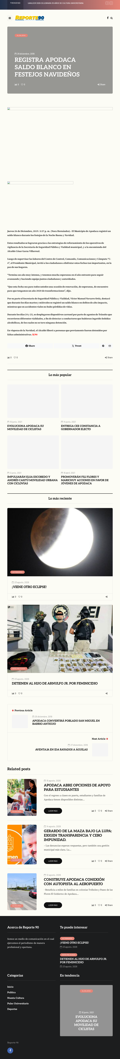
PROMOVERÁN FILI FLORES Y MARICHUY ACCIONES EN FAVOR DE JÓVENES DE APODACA (85, 480)
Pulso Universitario (18, 1003)
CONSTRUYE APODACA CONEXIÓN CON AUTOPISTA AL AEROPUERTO (74, 882)
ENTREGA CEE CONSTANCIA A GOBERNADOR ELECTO (80, 428)
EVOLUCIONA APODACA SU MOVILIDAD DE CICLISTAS (49, 3)
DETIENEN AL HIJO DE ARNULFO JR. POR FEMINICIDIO (55, 683)
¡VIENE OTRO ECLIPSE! (29, 587)
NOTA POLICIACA (18, 668)
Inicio (10, 987)
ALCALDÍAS (21, 35)
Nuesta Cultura (15, 998)
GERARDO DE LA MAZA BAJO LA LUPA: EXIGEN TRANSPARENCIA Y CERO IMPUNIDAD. (78, 835)
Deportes (12, 1009)
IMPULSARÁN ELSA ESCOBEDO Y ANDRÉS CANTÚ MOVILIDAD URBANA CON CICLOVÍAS (32, 480)
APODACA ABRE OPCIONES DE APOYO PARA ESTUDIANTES (77, 787)
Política (11, 992)
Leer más (53, 811)
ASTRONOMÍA (17, 572)
